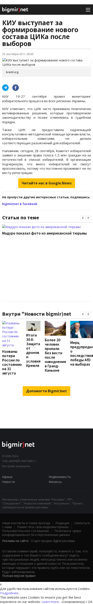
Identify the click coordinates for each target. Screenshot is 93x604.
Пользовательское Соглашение (25, 531)
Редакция (62, 523)
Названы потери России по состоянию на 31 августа (12, 362)
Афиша (7, 477)
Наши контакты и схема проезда (26, 523)
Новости (8, 482)
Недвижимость (60, 477)
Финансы (55, 482)
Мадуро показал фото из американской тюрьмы (44, 233)
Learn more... (51, 601)
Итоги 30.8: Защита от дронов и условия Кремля (33, 350)
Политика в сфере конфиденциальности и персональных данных (41, 533)
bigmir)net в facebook (19, 204)
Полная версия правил (18, 576)
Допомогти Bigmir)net (46, 391)
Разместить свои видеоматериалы (43, 527)
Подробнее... (10, 593)
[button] (82, 217)
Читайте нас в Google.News (47, 183)
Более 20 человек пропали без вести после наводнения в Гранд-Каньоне (55, 355)
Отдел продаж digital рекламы (53, 541)
